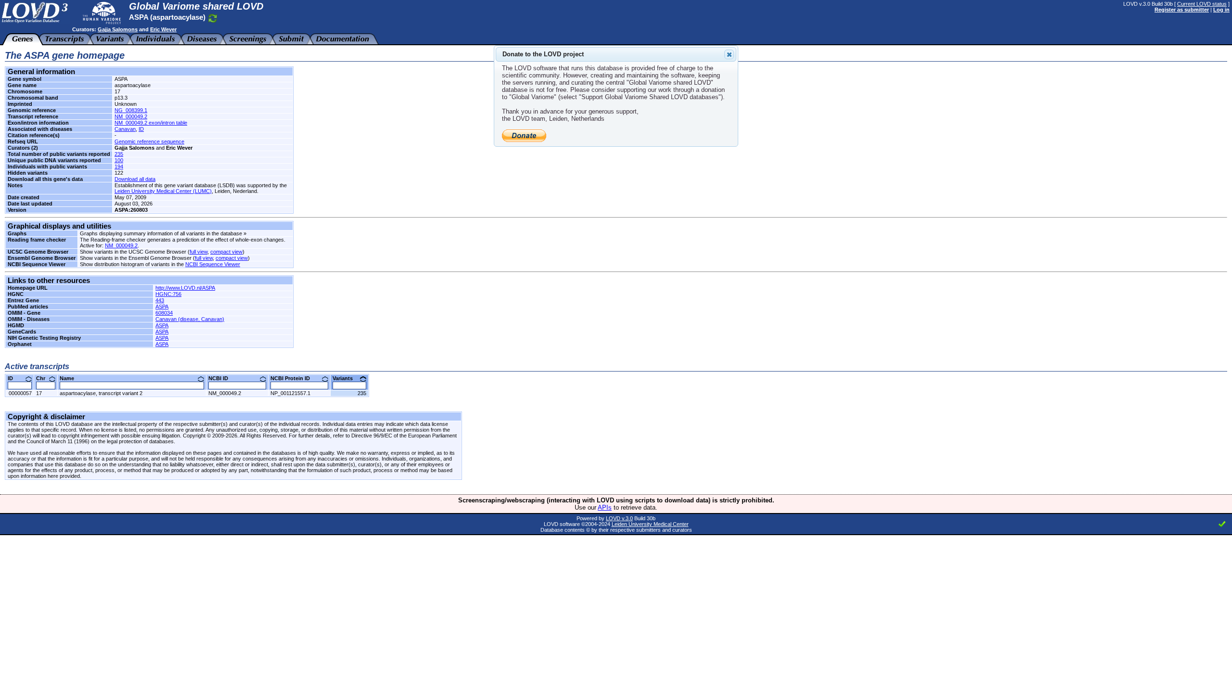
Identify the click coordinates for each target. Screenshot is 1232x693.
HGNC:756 (168, 294)
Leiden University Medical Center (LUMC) (163, 191)
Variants (346, 378)
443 (159, 300)
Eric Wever (163, 29)
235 (119, 154)
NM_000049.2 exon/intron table (151, 123)
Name (70, 378)
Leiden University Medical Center (650, 524)
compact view (226, 252)
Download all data (135, 179)
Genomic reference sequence (149, 141)
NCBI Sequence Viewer (212, 264)
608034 (164, 313)
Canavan (125, 129)
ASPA (161, 306)
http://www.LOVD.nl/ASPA (185, 288)
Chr (44, 378)
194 (119, 166)
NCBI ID (221, 378)
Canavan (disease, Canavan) (189, 319)
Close (729, 54)
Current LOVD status (1202, 4)
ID (141, 129)
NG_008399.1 (131, 110)
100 (119, 160)
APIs (605, 507)
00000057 (20, 393)
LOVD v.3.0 (619, 518)
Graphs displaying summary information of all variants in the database (161, 233)
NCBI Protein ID (293, 378)
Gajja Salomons (118, 29)
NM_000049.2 (131, 116)
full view (198, 252)
